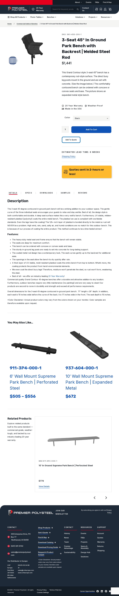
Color (67, 117)
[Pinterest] (106, 591)
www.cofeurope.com (25, 573)
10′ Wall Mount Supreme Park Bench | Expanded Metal (89, 382)
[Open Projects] (96, 17)
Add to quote (71, 140)
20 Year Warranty (56, 276)
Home (9, 24)
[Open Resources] (111, 17)
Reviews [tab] (82, 193)
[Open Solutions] (84, 17)
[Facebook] (97, 591)
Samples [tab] (65, 193)
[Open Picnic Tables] (42, 17)
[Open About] (81, 2)
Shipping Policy (68, 156)
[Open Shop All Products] (26, 17)
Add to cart (91, 129)
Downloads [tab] (46, 193)
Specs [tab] (28, 193)
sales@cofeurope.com (26, 570)
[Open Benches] (55, 17)
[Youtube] (110, 591)
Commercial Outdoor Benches (27, 24)
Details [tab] (13, 193)
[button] (95, 498)
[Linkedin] (101, 591)
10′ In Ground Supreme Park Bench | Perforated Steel (66, 465)
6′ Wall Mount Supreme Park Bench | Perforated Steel (34, 382)
